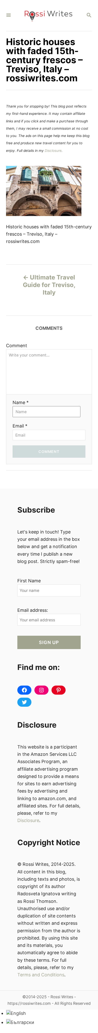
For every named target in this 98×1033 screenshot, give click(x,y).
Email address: (32, 610)
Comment (16, 345)
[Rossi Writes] (48, 15)
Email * (20, 426)
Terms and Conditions (40, 974)
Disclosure (53, 151)
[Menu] (8, 15)
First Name (29, 580)
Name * (21, 402)
